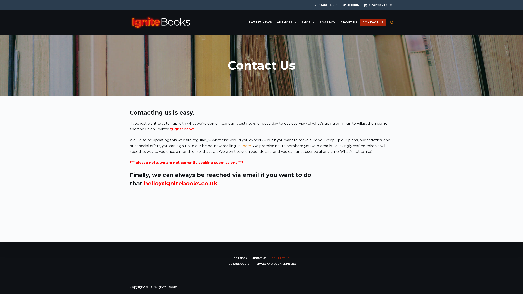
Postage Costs (326, 5)
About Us (349, 22)
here (247, 146)
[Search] (391, 22)
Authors (285, 22)
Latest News (260, 22)
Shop (306, 22)
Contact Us (373, 22)
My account (352, 5)
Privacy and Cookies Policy (275, 263)
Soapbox (327, 22)
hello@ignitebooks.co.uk (180, 183)
